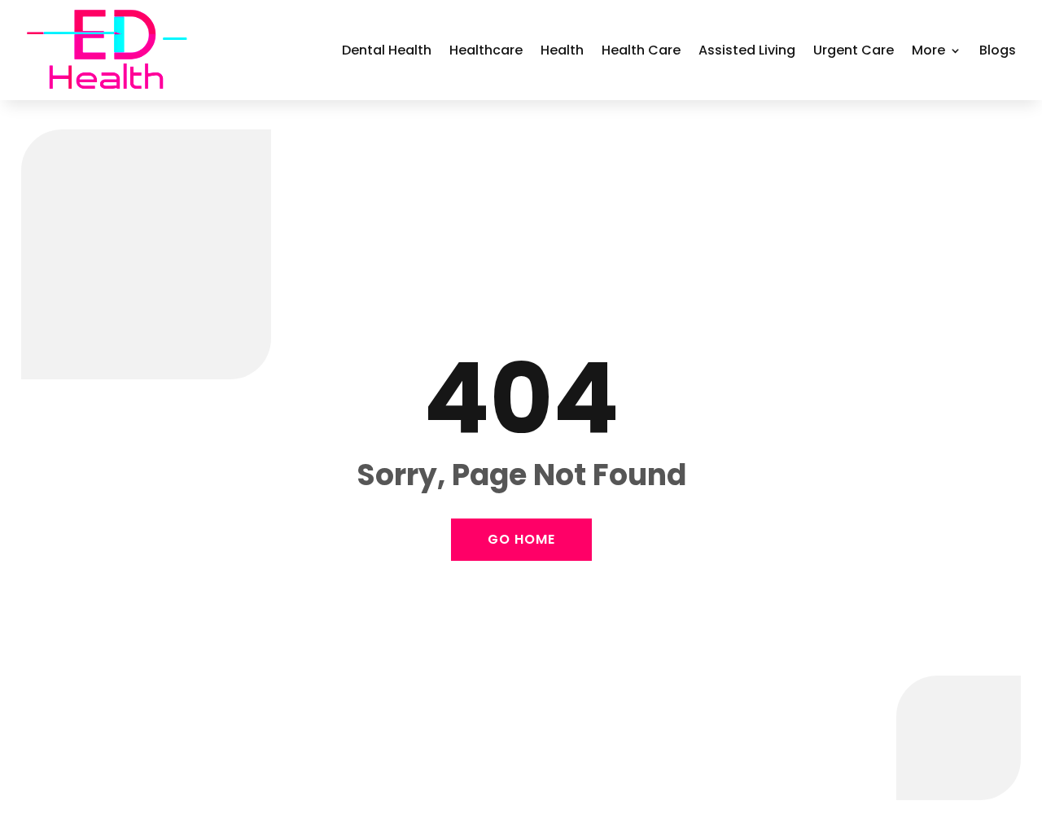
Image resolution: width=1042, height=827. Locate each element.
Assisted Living (746, 50)
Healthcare (486, 50)
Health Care (641, 50)
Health (562, 50)
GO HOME (521, 539)
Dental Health (386, 50)
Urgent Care (853, 50)
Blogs (997, 50)
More (928, 50)
